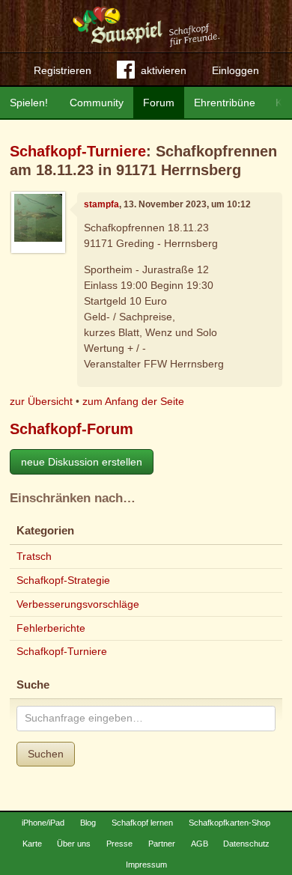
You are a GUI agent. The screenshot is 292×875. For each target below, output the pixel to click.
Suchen (46, 754)
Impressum (146, 864)
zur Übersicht (41, 401)
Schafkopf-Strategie (63, 580)
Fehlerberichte (50, 628)
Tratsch (34, 556)
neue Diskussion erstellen (81, 462)
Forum (158, 103)
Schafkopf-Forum (71, 429)
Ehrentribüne (224, 103)
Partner (161, 843)
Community (97, 103)
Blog (88, 822)
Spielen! (29, 103)
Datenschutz (246, 843)
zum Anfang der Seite (133, 401)
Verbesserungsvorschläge (77, 604)
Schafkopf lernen (142, 822)
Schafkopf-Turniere (78, 151)
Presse (119, 843)
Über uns (74, 843)
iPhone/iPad (43, 822)
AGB (199, 843)
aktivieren (163, 70)
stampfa (101, 204)
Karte (32, 843)
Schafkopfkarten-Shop (229, 822)
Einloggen (235, 70)
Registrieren (62, 70)
